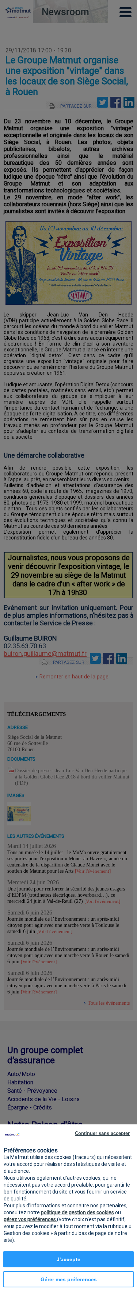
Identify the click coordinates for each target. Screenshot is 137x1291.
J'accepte (68, 1259)
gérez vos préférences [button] (30, 1219)
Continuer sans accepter (102, 1133)
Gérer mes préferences (69, 1279)
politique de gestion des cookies (77, 1212)
